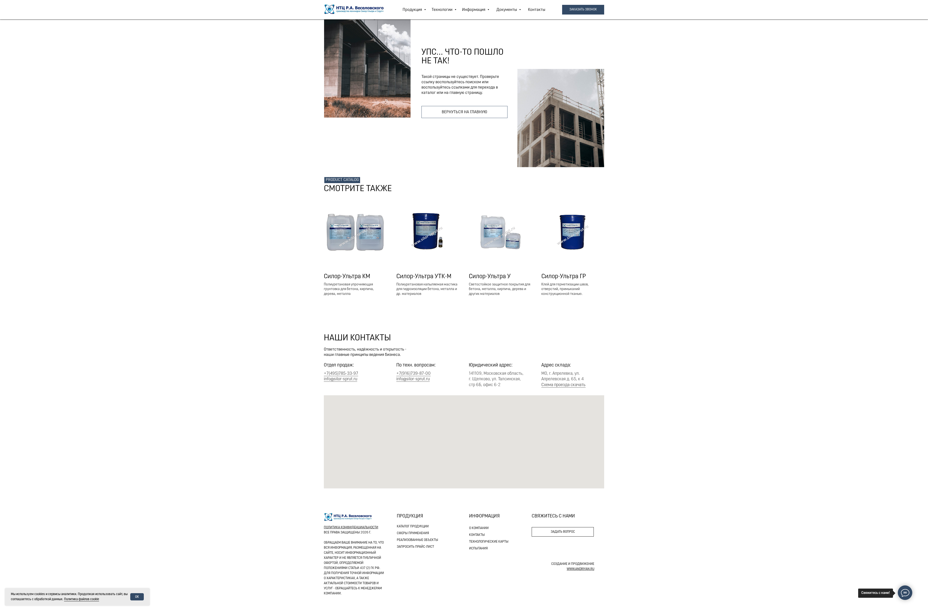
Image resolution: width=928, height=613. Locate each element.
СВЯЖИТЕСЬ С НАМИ (553, 516)
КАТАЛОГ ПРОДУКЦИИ (413, 526)
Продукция (413, 10)
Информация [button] (474, 10)
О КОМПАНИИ (479, 528)
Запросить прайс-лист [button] (415, 547)
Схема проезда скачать (563, 385)
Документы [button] (507, 10)
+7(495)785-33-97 (341, 374)
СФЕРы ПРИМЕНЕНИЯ (413, 533)
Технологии (442, 10)
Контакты (536, 10)
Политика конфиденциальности (351, 527)
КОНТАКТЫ (477, 535)
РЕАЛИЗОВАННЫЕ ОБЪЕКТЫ (417, 540)
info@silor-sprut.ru (340, 379)
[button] (583, 10)
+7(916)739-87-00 (413, 374)
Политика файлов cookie (81, 599)
